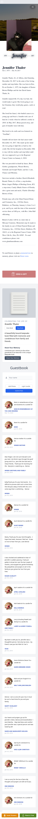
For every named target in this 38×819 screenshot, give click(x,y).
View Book (9, 328)
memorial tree (26, 253)
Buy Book (20, 328)
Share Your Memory (12, 358)
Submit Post (19, 391)
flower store (24, 256)
